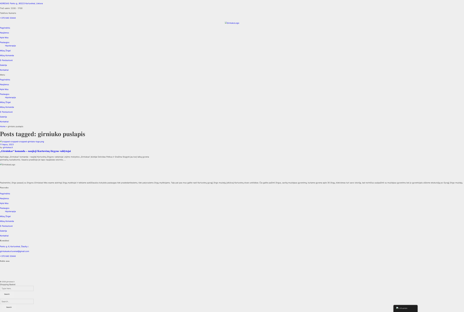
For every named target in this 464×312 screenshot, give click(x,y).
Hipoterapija (10, 46)
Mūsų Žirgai (5, 50)
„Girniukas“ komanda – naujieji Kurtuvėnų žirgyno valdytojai (35, 151)
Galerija (3, 65)
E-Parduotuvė (6, 60)
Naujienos (4, 32)
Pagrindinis (5, 28)
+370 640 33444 (8, 256)
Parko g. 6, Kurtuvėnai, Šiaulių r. (14, 246)
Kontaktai (4, 70)
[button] (232, 74)
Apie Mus (4, 37)
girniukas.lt (8, 147)
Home (2, 126)
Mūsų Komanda (7, 55)
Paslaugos (4, 42)
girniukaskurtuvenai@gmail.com (14, 251)
